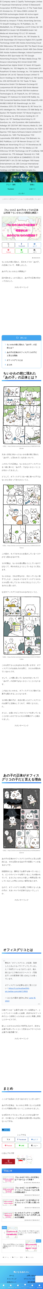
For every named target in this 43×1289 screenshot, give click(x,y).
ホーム (11, 1275)
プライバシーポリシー (31, 1279)
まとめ (9, 365)
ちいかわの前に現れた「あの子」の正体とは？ (22, 346)
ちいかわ (6, 1130)
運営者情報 (31, 1282)
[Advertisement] (21, 310)
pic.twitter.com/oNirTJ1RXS (16, 991)
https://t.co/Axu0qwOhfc (19, 988)
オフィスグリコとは (15, 360)
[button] (34, 250)
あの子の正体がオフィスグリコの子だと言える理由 (22, 354)
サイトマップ (11, 1279)
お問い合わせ (31, 1275)
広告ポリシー (11, 1282)
